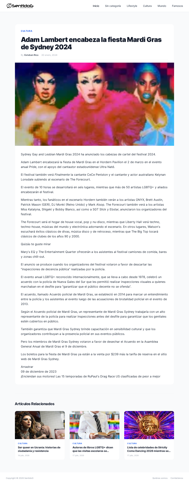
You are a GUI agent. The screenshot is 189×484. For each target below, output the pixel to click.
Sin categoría (113, 5)
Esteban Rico (31, 55)
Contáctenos (177, 478)
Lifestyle (132, 5)
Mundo (162, 5)
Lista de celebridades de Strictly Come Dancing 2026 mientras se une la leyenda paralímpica (148, 451)
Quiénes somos (160, 478)
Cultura (147, 5)
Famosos (177, 5)
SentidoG (28, 478)
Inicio (96, 5)
